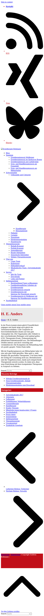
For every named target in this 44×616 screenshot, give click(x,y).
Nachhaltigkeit (11, 412)
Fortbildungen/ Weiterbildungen (18, 401)
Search (3, 371)
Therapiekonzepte (13, 421)
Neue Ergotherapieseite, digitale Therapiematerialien (18, 382)
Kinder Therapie (12, 408)
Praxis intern (11, 414)
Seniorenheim (11, 417)
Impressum (5, 555)
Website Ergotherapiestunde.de (18, 379)
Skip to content (7, 2)
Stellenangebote (12, 419)
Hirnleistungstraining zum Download (20, 385)
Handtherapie (11, 406)
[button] (16, 305)
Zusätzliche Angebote (14, 425)
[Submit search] (31, 370)
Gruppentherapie (12, 404)
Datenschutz (15, 555)
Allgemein (10, 397)
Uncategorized (11, 423)
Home (3, 320)
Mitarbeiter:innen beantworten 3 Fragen (21, 410)
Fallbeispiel (10, 399)
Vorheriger (17, 489)
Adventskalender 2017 (14, 395)
